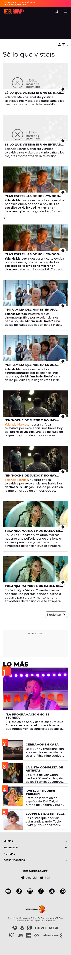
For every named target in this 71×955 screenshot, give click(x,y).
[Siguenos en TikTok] (19, 893)
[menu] (65, 10)
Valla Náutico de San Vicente (19, 2)
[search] (56, 11)
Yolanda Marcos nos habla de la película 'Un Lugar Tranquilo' (34, 532)
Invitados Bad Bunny (15, 4)
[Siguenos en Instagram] (30, 893)
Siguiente (54, 614)
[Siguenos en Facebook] (41, 893)
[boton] (51, 841)
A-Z (62, 44)
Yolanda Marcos (16, 424)
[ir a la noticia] (35, 76)
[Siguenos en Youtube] (8, 893)
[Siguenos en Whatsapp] (63, 893)
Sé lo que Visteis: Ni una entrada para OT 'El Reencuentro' (34, 94)
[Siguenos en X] (52, 893)
